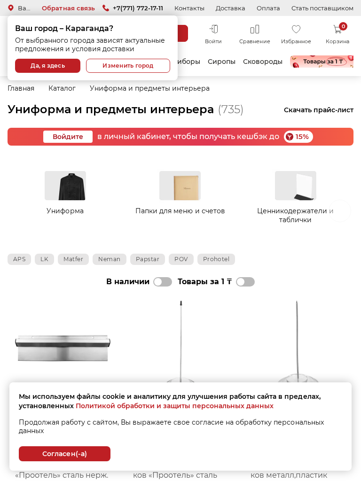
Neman (109, 259)
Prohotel (216, 259)
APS (19, 259)
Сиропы (221, 61)
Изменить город (127, 65)
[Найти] (179, 33)
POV (181, 259)
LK (44, 259)
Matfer (73, 259)
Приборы (183, 61)
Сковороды (263, 61)
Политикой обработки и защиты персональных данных (175, 406)
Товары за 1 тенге (323, 61)
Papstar (147, 259)
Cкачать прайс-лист (318, 110)
